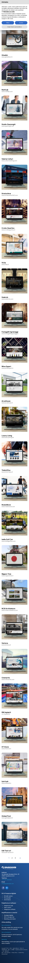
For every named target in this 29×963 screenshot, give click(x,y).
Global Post (6, 816)
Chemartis (6, 678)
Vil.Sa (4, 263)
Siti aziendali (7, 898)
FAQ (2, 952)
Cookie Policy (21, 952)
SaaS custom (7, 907)
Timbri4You (6, 470)
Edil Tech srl (6, 851)
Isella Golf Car (7, 539)
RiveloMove (6, 505)
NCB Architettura (8, 609)
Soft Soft (5, 782)
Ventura (5, 643)
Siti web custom (8, 896)
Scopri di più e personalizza (14, 27)
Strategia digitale (8, 915)
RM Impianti (6, 712)
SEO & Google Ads (9, 917)
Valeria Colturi (7, 159)
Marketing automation (10, 919)
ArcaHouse (6, 401)
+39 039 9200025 (7, 880)
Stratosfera (6, 194)
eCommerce (7, 899)
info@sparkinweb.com (8, 883)
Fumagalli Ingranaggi (10, 332)
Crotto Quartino (8, 228)
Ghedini (5, 55)
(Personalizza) (4, 954)
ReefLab (5, 90)
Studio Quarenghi (8, 124)
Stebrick (5, 297)
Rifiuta (7, 22)
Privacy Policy (14, 952)
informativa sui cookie (9, 11)
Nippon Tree (6, 574)
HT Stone (5, 747)
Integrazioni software (9, 909)
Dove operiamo (7, 952)
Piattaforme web (8, 905)
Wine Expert (6, 366)
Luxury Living (7, 436)
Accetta (21, 22)
